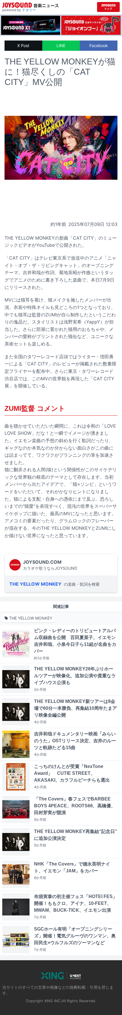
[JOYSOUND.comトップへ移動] (108, 7)
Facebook (98, 45)
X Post (23, 45)
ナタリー (29, 10)
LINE (60, 45)
